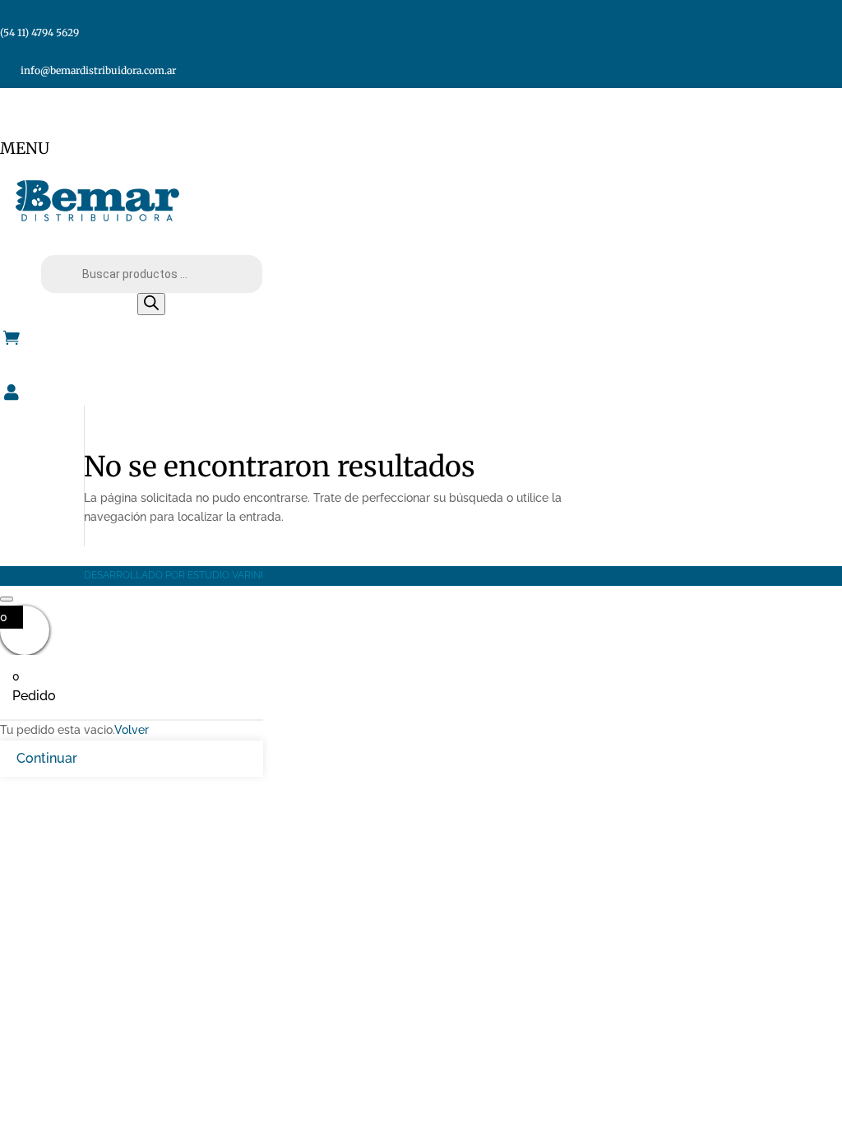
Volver (131, 729)
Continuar (46, 758)
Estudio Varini (225, 575)
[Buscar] (151, 304)
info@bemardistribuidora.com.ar (98, 70)
